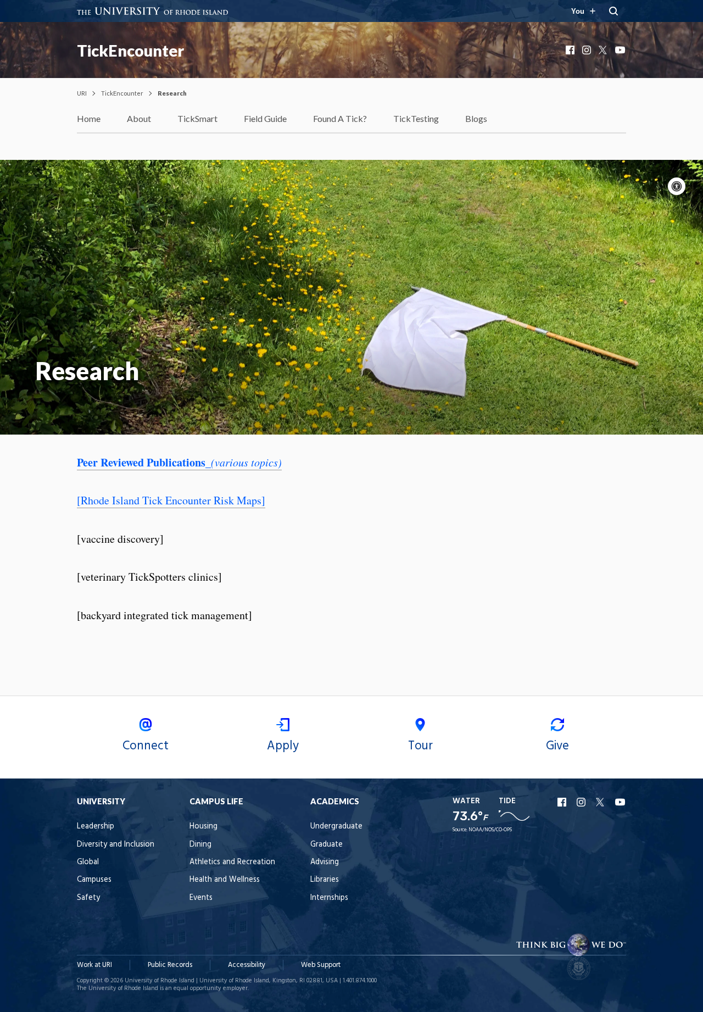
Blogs (476, 118)
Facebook (571, 50)
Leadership (95, 826)
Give (557, 746)
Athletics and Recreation (232, 862)
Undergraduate (336, 826)
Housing (203, 826)
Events (201, 898)
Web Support (321, 965)
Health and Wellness (224, 880)
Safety (88, 898)
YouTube (620, 50)
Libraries (324, 880)
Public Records (170, 965)
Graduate (326, 844)
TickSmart (197, 118)
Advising (324, 862)
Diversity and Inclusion (115, 844)
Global (88, 862)
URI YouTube (620, 802)
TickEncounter (130, 50)
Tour (420, 746)
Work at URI (94, 965)
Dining (200, 844)
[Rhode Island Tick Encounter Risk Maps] (171, 500)
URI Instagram (582, 802)
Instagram (587, 50)
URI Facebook (562, 802)
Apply (283, 746)
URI (82, 93)
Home (89, 118)
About (139, 118)
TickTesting (416, 118)
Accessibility (246, 965)
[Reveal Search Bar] (613, 11)
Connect (145, 746)
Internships (329, 898)
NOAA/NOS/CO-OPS (490, 830)
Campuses (94, 880)
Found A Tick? (340, 118)
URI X (601, 802)
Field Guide (265, 118)
